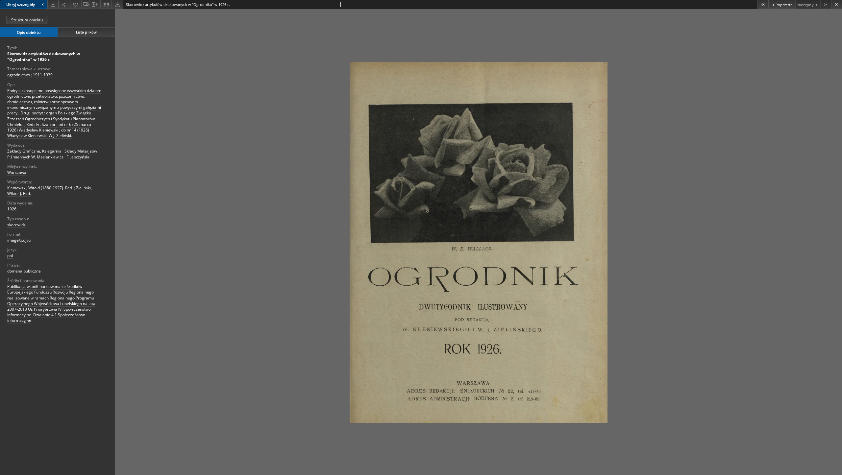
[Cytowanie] (106, 4)
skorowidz (16, 224)
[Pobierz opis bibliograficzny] (94, 4)
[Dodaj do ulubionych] (75, 4)
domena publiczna (24, 271)
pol (10, 255)
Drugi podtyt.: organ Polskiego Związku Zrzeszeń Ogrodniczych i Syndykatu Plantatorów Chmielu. (51, 118)
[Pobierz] (53, 4)
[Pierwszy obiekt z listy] (762, 4)
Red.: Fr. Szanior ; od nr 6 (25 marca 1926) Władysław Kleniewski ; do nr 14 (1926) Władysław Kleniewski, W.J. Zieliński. (49, 130)
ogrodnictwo (18, 75)
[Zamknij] (836, 4)
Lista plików (86, 32)
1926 (11, 209)
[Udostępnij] (64, 4)
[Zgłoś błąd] (117, 4)
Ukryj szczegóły (20, 4)
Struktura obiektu (27, 20)
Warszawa (16, 172)
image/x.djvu (19, 240)
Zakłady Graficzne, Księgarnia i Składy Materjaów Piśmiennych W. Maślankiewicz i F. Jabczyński (52, 153)
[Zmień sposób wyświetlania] (85, 4)
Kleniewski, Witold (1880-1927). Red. (40, 188)
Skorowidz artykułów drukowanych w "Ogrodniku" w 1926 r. (43, 56)
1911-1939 (43, 75)
